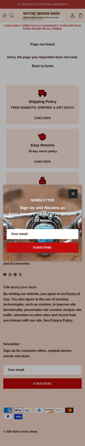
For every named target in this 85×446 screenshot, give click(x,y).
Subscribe (42, 247)
